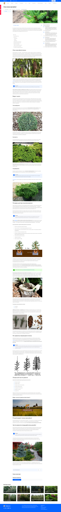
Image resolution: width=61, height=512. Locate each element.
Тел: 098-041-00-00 (43, 508)
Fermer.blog (4, 3)
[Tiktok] (16, 1)
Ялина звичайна (18, 9)
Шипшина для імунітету (48, 30)
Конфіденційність (43, 505)
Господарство (21, 3)
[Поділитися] (41, 25)
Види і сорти (15, 37)
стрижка (14, 340)
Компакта (15, 39)
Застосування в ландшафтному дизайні (18, 47)
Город (29, 3)
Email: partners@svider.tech (44, 509)
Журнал (16, 3)
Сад (25, 3)
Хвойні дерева (6, 9)
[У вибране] (15, 487)
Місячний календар (40, 3)
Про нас (42, 506)
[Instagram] (15, 1)
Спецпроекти (54, 3)
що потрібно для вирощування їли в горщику (28, 269)
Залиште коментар (17, 477)
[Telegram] (13, 1)
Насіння (14, 81)
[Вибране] (57, 0)
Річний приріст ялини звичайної (17, 46)
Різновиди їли (13, 9)
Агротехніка (34, 3)
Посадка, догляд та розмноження (17, 41)
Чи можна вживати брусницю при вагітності (50, 41)
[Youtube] (10, 1)
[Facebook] (12, 1)
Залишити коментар (16, 479)
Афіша (8, 3)
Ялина (10, 9)
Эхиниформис (15, 38)
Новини (12, 3)
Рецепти (50, 3)
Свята (45, 3)
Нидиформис (15, 40)
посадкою (16, 220)
